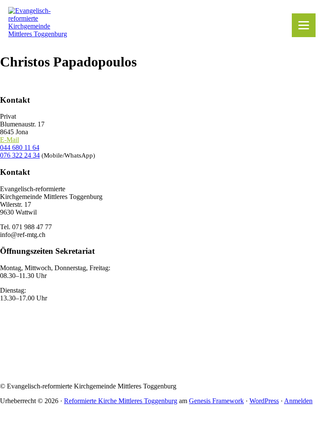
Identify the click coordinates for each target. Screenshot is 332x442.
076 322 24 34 (20, 155)
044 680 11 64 (19, 147)
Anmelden (298, 400)
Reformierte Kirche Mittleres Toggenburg (120, 400)
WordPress (264, 400)
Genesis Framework (216, 400)
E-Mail (9, 139)
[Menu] (304, 25)
